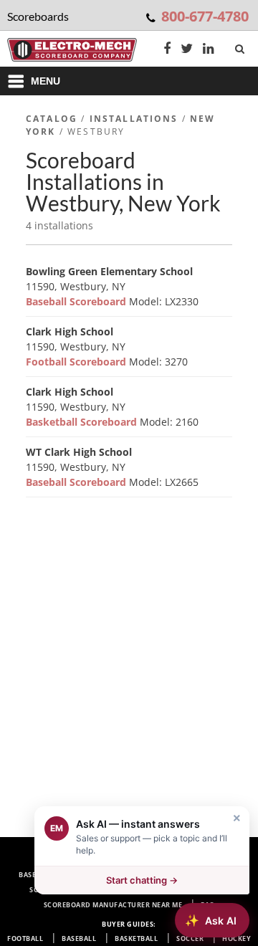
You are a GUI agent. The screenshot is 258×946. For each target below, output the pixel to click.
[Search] (241, 46)
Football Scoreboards (154, 859)
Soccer (190, 938)
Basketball (136, 938)
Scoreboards (66, 859)
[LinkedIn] (208, 50)
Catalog (51, 119)
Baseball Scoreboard (77, 301)
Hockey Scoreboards (169, 889)
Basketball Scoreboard (83, 422)
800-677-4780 (205, 16)
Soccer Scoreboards (69, 889)
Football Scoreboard (77, 361)
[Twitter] (187, 50)
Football (25, 938)
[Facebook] (167, 50)
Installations (134, 119)
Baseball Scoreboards (62, 874)
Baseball (79, 938)
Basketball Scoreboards (173, 874)
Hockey (236, 938)
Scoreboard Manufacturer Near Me (113, 904)
